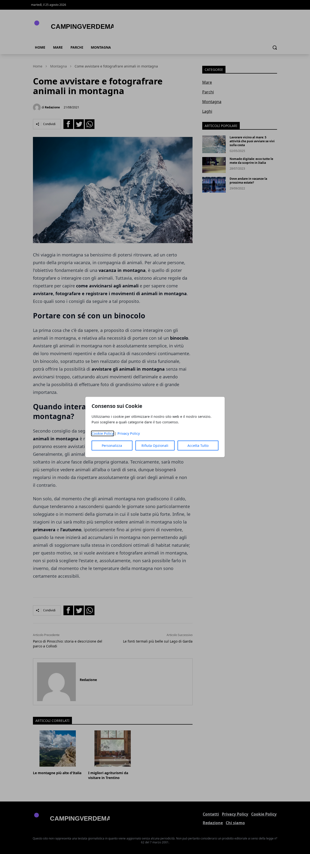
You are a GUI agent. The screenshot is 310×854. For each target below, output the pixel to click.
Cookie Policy (103, 433)
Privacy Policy (128, 433)
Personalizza (112, 445)
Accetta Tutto (198, 445)
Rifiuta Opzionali (154, 445)
